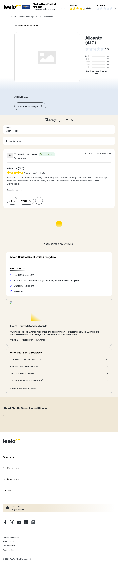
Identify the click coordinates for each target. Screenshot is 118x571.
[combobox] (59, 129)
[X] (12, 522)
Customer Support (24, 285)
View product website (34, 173)
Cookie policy (8, 550)
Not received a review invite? (59, 243)
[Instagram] (33, 522)
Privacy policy (8, 541)
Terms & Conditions (11, 537)
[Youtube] (19, 522)
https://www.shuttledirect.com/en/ (49, 9)
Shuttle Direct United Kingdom (24, 17)
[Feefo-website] (12, 7)
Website (18, 291)
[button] (59, 129)
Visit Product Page (28, 106)
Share (24, 200)
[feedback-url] (15, 172)
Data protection (9, 546)
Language (16, 506)
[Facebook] (5, 522)
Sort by (8, 128)
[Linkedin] (26, 522)
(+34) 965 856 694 (24, 275)
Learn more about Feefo (23, 388)
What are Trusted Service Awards (27, 339)
